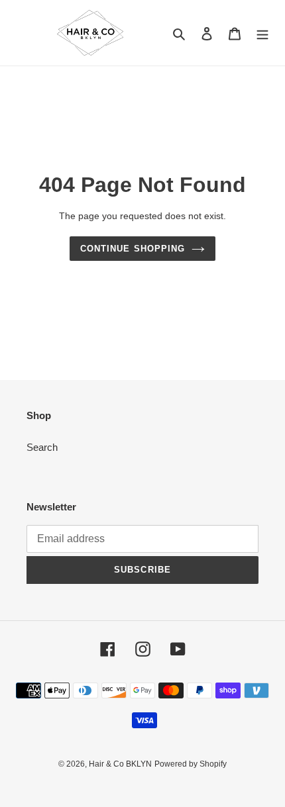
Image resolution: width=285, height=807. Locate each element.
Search (42, 447)
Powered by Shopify (190, 764)
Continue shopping (132, 249)
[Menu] (262, 33)
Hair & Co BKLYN (120, 764)
